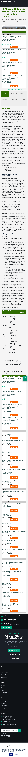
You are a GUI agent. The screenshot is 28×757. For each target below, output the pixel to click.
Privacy (3, 708)
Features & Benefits (14, 94)
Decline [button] (16, 754)
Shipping (3, 701)
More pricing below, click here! (14, 89)
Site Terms (4, 705)
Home (2, 670)
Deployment (5, 99)
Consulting (4, 692)
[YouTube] (7, 736)
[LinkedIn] (9, 736)
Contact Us (4, 675)
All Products (4, 685)
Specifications (14, 99)
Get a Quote (7, 627)
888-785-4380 (15, 650)
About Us (3, 690)
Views (23, 99)
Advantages (23, 93)
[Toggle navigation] (3, 5)
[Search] (19, 730)
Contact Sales (15, 658)
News (2, 688)
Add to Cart (14, 47)
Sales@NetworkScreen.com (9, 724)
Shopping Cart (4, 672)
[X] (4, 736)
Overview (5, 93)
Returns (3, 703)
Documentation (14, 103)
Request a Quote (15, 654)
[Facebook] (2, 736)
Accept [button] (11, 754)
